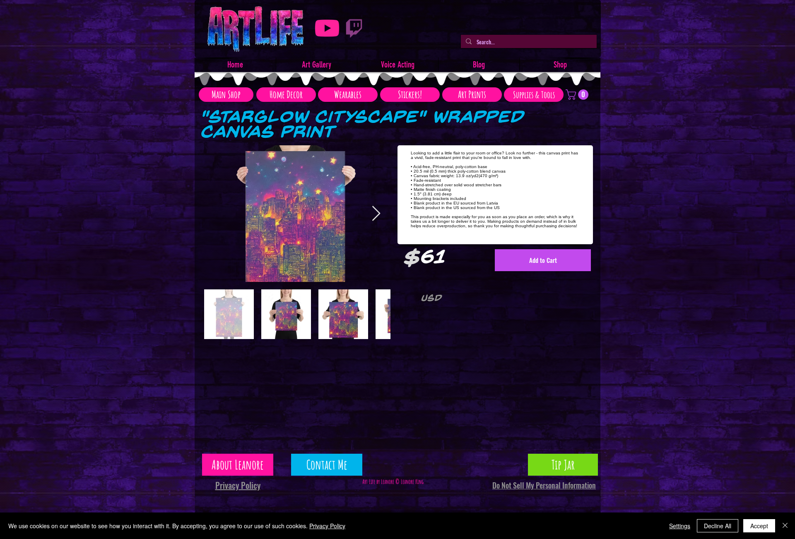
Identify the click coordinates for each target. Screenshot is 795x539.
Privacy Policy (327, 526)
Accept (759, 526)
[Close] (785, 525)
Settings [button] (679, 526)
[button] (578, 94)
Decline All (717, 526)
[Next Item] (376, 214)
